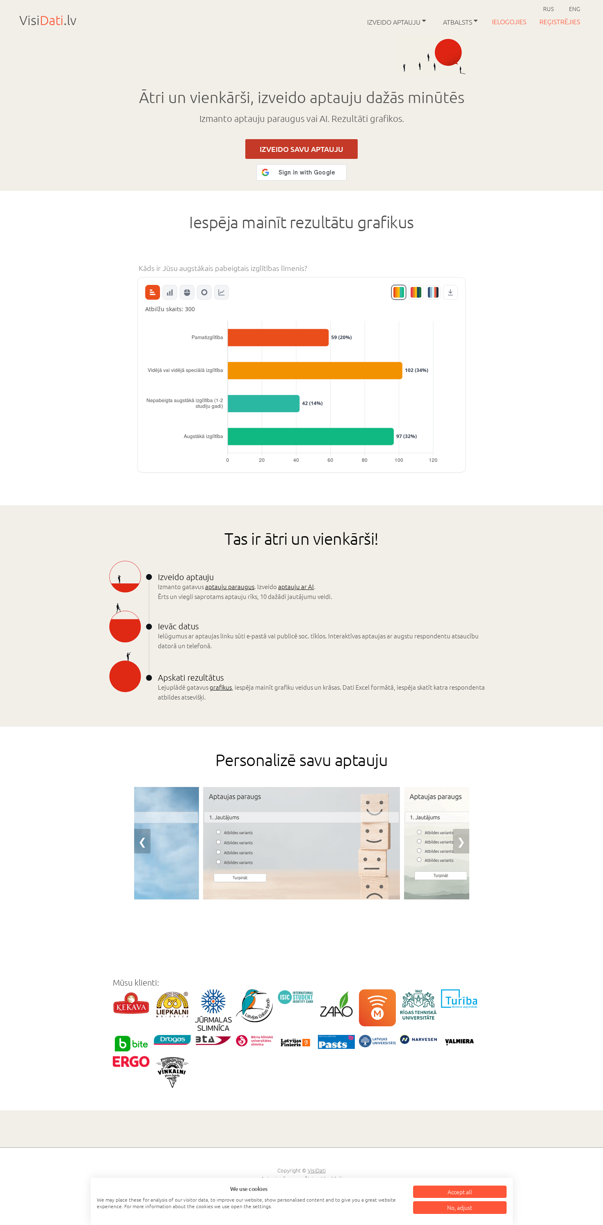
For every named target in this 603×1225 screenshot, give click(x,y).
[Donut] (204, 292)
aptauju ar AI (296, 586)
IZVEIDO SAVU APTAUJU (301, 149)
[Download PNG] (450, 292)
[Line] (221, 292)
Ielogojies (510, 21)
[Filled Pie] (187, 292)
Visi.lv (47, 20)
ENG (574, 9)
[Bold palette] (416, 292)
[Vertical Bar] (169, 292)
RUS (548, 9)
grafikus (221, 687)
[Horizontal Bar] (152, 292)
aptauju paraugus (229, 586)
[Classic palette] (398, 292)
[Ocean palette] (433, 292)
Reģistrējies (559, 21)
